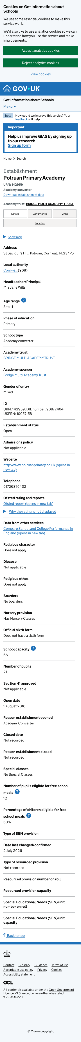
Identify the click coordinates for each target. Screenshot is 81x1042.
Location (40, 223)
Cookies (56, 970)
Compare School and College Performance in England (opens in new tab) (38, 530)
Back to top (15, 935)
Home (7, 158)
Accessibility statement (19, 974)
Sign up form (19, 145)
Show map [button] (15, 237)
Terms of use (60, 965)
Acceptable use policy (18, 970)
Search (21, 158)
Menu (8, 107)
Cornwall (10, 270)
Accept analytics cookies (41, 50)
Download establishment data (23, 195)
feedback (21, 119)
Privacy (42, 970)
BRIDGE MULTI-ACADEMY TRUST (50, 204)
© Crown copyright (40, 1031)
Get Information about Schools (28, 100)
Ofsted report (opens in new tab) (28, 503)
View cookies (41, 74)
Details (15, 213)
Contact (8, 965)
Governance (40, 213)
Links (65, 213)
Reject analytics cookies (40, 63)
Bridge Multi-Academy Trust (24, 375)
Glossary (24, 965)
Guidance (40, 965)
